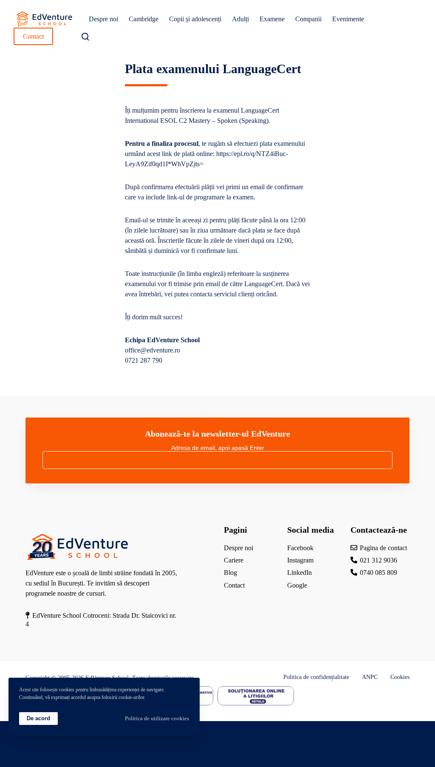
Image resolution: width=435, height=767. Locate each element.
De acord (38, 718)
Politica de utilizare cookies (157, 718)
